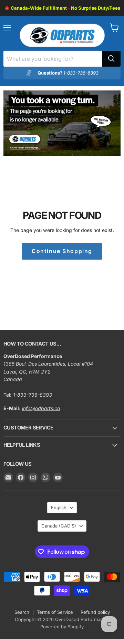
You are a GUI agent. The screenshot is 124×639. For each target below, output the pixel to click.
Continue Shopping (62, 251)
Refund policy (95, 612)
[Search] (111, 59)
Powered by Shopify (62, 626)
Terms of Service (55, 612)
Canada (58, 526)
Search (21, 612)
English (58, 507)
